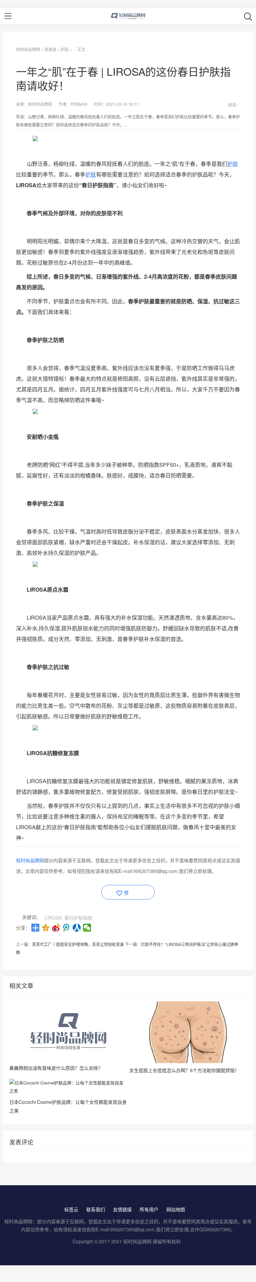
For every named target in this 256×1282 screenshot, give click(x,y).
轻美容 (50, 49)
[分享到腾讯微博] (66, 928)
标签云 (71, 1209)
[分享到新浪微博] (56, 928)
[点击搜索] (248, 16)
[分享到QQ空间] (46, 928)
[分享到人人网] (77, 928)
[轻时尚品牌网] (128, 16)
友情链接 (122, 1209)
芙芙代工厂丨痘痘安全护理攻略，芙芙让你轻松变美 (78, 944)
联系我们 (95, 1209)
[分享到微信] (87, 928)
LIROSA (53, 917)
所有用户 (149, 1209)
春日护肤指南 (78, 917)
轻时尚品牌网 (28, 49)
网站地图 (175, 1209)
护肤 (65, 49)
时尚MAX (79, 104)
